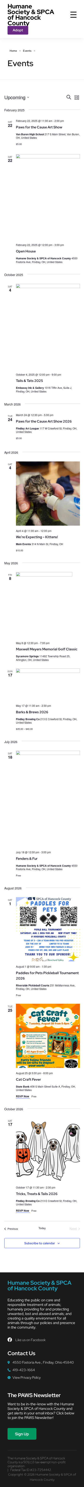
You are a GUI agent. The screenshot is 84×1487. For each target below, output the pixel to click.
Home (13, 51)
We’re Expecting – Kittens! (37, 537)
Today (42, 1228)
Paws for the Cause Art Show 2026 (44, 421)
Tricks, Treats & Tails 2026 (37, 1194)
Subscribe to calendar (39, 1243)
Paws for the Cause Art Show (39, 127)
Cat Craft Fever (28, 1079)
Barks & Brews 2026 (32, 712)
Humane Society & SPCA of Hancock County (31, 14)
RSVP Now (23, 1096)
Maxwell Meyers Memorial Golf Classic (46, 649)
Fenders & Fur (26, 858)
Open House (26, 251)
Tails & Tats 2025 (29, 380)
